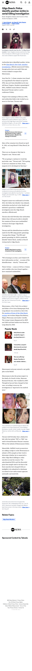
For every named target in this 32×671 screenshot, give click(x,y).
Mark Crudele (15, 23)
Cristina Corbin (6, 23)
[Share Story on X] (6, 29)
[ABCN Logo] (10, 2)
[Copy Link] (14, 29)
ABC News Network (12, 600)
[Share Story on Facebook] (2, 29)
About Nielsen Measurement (12, 606)
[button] (3, 2)
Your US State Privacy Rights (16, 602)
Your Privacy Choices (13, 607)
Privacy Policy (20, 600)
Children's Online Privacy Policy (10, 604)
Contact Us (21, 607)
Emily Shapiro (22, 22)
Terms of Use (23, 606)
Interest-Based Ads (23, 604)
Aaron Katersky (7, 22)
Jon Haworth (15, 22)
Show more (25, 123)
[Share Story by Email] (10, 29)
